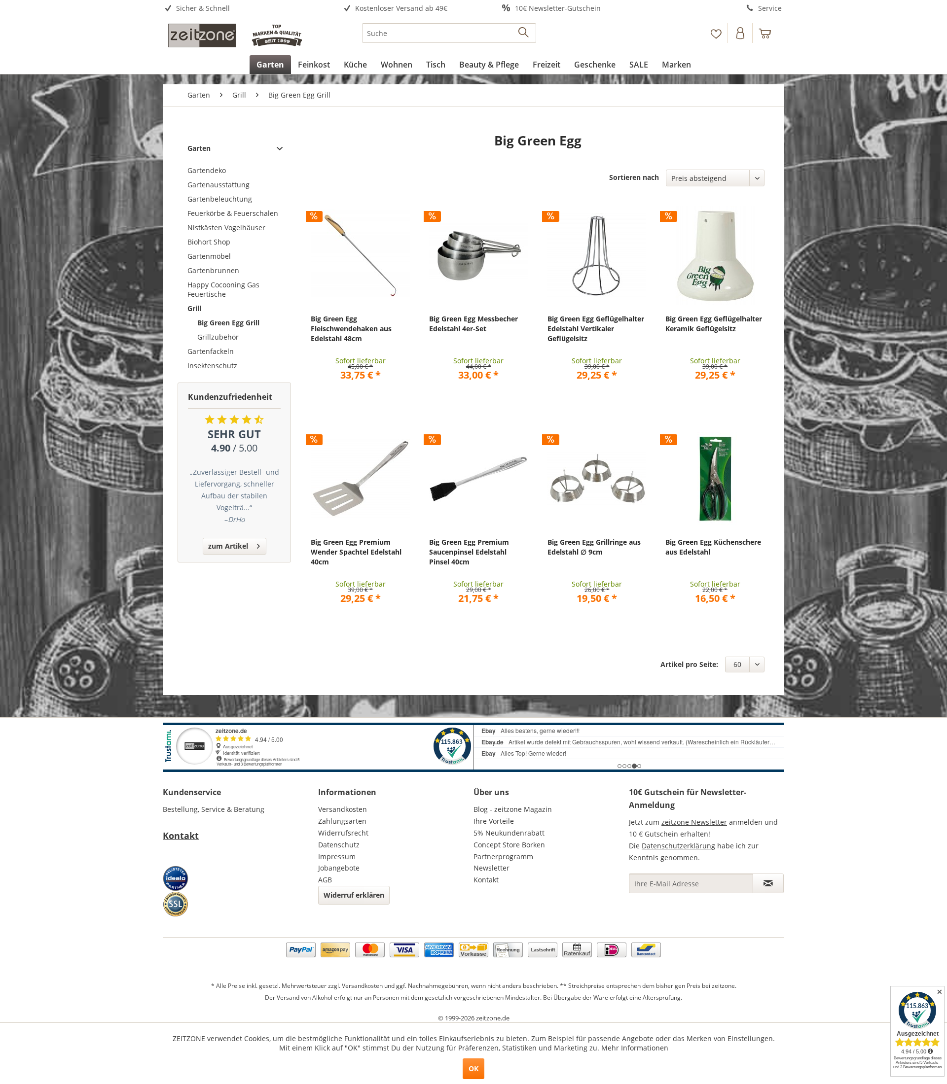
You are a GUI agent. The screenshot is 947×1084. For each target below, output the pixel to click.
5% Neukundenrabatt (509, 833)
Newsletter (492, 868)
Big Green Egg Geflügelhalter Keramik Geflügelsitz (713, 323)
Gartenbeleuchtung (219, 199)
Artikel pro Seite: (689, 664)
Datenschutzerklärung (678, 845)
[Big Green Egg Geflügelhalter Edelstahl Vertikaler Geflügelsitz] (597, 255)
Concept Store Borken (509, 844)
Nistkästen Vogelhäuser (226, 227)
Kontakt (181, 835)
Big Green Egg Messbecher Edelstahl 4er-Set (473, 323)
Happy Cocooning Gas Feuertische (223, 289)
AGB (325, 879)
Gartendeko (206, 170)
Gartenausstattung (218, 184)
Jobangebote (339, 868)
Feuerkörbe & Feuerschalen (232, 213)
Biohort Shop (208, 241)
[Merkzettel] (716, 33)
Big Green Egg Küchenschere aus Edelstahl (713, 547)
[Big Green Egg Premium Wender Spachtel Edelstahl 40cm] (360, 478)
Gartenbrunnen (213, 270)
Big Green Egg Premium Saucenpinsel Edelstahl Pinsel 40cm (469, 551)
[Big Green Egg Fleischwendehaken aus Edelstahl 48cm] (360, 255)
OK (473, 1068)
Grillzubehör (218, 337)
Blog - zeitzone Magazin (513, 809)
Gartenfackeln (210, 351)
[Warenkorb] (769, 33)
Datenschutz (339, 844)
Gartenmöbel (209, 256)
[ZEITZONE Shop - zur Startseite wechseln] (235, 35)
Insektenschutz (212, 365)
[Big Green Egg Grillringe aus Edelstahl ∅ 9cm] (597, 478)
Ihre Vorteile (494, 821)
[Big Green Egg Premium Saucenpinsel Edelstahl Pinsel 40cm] (478, 478)
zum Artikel (228, 546)
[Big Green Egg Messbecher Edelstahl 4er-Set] (478, 255)
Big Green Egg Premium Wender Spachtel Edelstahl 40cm (356, 551)
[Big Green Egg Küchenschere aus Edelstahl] (715, 478)
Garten (199, 148)
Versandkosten (342, 809)
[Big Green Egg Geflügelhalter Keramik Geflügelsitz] (715, 255)
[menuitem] (240, 8)
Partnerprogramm (503, 856)
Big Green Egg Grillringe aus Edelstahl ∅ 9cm (594, 547)
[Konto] (740, 33)
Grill (194, 308)
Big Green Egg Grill (228, 322)
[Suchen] (524, 33)
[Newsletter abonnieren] (768, 883)
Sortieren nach (634, 177)
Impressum (337, 856)
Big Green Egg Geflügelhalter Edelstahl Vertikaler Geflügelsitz (595, 328)
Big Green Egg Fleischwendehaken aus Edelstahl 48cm (351, 328)
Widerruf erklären (354, 895)
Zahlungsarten (342, 821)
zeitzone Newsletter (694, 822)
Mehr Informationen (634, 1047)
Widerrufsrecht (343, 833)
